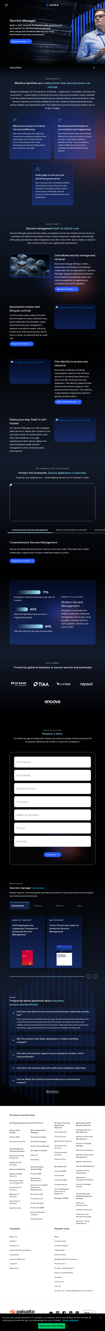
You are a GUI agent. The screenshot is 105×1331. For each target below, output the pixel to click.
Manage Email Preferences (66, 1259)
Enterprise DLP (37, 1194)
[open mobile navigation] (6, 5)
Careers (13, 1241)
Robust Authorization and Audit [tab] (71, 530)
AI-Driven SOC (60, 1167)
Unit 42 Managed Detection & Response (61, 1191)
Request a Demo (65, 289)
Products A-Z (60, 1264)
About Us (14, 1237)
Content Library (61, 1246)
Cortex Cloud (60, 1137)
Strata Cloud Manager (40, 1146)
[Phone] (52, 828)
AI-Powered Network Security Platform (26, 1123)
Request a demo (20, 344)
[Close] (101, 1318)
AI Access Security (17, 1142)
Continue (51, 855)
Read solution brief (66, 402)
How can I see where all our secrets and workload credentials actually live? (53, 1013)
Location (13, 1264)
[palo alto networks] (53, 5)
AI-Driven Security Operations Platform (62, 1125)
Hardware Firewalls (38, 1137)
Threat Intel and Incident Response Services (84, 1196)
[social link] (51, 1313)
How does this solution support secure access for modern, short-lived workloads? (50, 1055)
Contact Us (14, 1246)
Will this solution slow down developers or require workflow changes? (47, 1040)
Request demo (19, 41)
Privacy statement (70, 1320)
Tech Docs (59, 1282)
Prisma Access (37, 1199)
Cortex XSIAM (60, 1171)
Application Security (63, 1141)
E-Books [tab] (38, 905)
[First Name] (52, 762)
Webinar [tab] (60, 905)
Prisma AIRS (15, 1137)
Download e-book (21, 561)
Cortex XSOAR (60, 1180)
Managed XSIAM (61, 1198)
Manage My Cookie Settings (52, 1326)
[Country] (52, 841)
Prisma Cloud (60, 1159)
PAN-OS (34, 1155)
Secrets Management (85, 1166)
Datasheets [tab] (18, 905)
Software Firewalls (38, 1142)
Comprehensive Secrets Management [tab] (30, 530)
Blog (56, 1237)
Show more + (52, 1091)
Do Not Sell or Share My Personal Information (74, 1291)
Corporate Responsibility (20, 1250)
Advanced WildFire (17, 1169)
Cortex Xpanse (60, 1185)
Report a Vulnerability (64, 1273)
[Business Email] (52, 788)
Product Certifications (64, 1268)
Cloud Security (60, 1132)
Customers (14, 1255)
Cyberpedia (59, 1250)
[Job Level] (52, 814)
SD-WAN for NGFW (39, 1151)
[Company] (52, 801)
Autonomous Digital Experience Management (39, 1187)
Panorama (35, 1160)
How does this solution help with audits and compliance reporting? (51, 1068)
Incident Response (84, 1210)
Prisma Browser (37, 1203)
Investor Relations (17, 1259)
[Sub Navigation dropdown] (52, 67)
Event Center (60, 1255)
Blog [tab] (80, 905)
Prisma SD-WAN (37, 1208)
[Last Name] (52, 775)
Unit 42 (58, 1286)
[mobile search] (99, 5)
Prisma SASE (36, 1174)
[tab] (47, 976)
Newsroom (14, 1268)
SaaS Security (15, 1208)
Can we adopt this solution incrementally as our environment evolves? (48, 1081)
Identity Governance (85, 1150)
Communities (60, 1241)
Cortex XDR (59, 1175)
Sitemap (58, 1277)
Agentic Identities (84, 1162)
